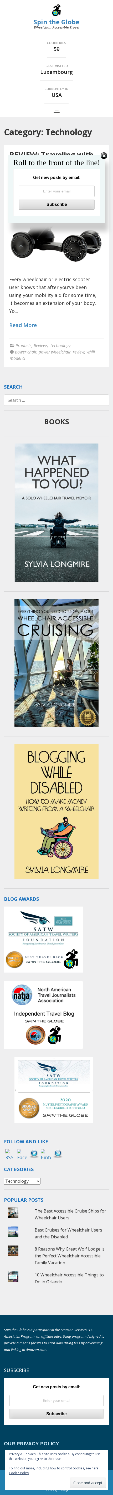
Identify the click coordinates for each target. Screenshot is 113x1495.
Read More (23, 325)
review (78, 352)
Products (24, 345)
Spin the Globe (56, 21)
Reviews (41, 345)
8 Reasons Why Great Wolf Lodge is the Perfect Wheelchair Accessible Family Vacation (70, 1256)
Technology (60, 345)
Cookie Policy (19, 1473)
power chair (26, 352)
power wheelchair (55, 352)
